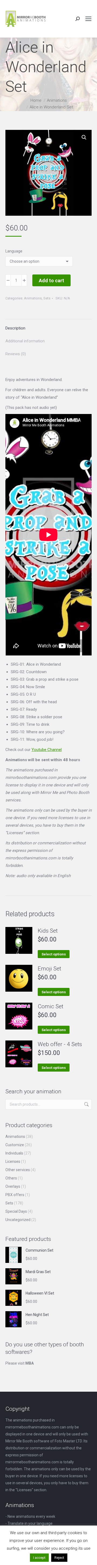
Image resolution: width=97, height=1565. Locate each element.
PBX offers (14, 1195)
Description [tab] (15, 328)
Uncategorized (17, 1220)
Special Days (16, 1211)
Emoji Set (49, 968)
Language (13, 251)
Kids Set (48, 931)
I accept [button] (39, 1558)
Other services (17, 1170)
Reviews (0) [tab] (15, 353)
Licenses (12, 1161)
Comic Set (50, 1006)
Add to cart (51, 280)
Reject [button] (59, 1558)
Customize (14, 1145)
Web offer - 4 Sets (60, 1044)
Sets (46, 298)
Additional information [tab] (25, 341)
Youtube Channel (47, 749)
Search (86, 1104)
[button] (84, 137)
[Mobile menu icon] (88, 19)
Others (11, 1178)
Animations (33, 298)
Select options (53, 954)
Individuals (14, 1153)
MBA (29, 1363)
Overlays (12, 1186)
